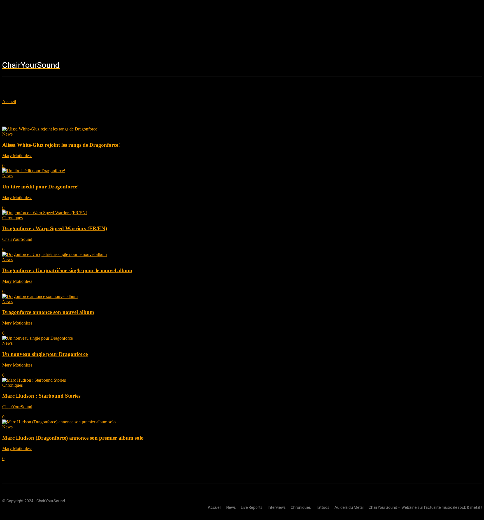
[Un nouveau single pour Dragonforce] (37, 338)
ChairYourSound (17, 239)
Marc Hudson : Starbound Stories (41, 396)
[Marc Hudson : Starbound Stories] (34, 380)
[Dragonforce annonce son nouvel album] (40, 296)
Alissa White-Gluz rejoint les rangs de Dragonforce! (61, 145)
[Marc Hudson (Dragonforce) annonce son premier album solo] (59, 421)
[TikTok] (434, 66)
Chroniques (12, 217)
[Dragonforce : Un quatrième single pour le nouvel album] (54, 254)
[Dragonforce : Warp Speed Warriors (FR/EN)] (44, 212)
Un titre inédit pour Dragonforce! (40, 187)
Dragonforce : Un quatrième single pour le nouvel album (67, 270)
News (7, 134)
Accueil (9, 101)
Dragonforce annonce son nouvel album (48, 312)
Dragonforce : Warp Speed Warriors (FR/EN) (54, 228)
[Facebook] (400, 66)
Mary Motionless (17, 155)
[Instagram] (417, 66)
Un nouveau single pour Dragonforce (45, 354)
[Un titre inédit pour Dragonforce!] (33, 170)
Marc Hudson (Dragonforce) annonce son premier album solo (73, 438)
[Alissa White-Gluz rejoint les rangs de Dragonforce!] (50, 129)
